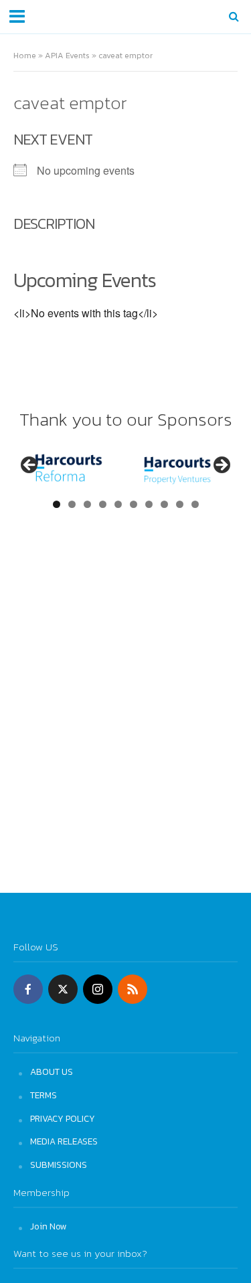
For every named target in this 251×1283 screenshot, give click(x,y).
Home (24, 55)
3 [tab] (87, 504)
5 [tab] (118, 504)
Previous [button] (30, 466)
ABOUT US (51, 1071)
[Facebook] (28, 989)
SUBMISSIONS (58, 1164)
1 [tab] (56, 504)
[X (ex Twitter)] (63, 989)
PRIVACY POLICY (62, 1118)
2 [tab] (72, 504)
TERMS (43, 1095)
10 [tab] (195, 504)
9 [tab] (179, 504)
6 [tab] (133, 504)
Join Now (48, 1226)
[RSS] (132, 989)
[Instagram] (97, 989)
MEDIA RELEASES (64, 1141)
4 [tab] (102, 504)
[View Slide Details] (68, 469)
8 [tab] (164, 504)
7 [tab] (149, 504)
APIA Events (67, 55)
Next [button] (221, 466)
